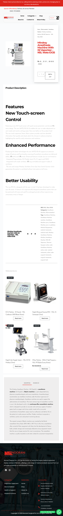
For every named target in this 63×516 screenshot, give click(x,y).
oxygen (20, 409)
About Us (20, 20)
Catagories (31, 16)
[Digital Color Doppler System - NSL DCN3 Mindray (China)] (18, 340)
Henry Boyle (20, 423)
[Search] (58, 17)
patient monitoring (30, 416)
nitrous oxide (28, 409)
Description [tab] (27, 383)
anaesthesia (23, 401)
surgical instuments (46, 257)
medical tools (44, 232)
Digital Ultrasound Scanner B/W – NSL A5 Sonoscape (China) (44, 313)
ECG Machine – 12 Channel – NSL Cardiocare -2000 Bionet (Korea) (15, 313)
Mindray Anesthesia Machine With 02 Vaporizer (46, 240)
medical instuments (46, 230)
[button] (28, 234)
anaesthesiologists (20, 394)
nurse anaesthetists (33, 394)
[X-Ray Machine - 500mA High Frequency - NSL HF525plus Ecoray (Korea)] (44, 340)
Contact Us (30, 20)
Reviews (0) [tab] (36, 383)
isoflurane (37, 411)
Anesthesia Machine (49, 215)
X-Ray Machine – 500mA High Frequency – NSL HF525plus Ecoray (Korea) (44, 361)
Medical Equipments (46, 227)
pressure (24, 414)
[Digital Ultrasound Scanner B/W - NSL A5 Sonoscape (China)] (44, 292)
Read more (18, 318)
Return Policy (41, 20)
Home (22, 16)
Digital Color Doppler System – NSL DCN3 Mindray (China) (18, 361)
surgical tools (44, 260)
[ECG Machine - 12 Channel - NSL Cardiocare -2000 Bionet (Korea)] (18, 292)
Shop (41, 16)
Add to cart (50, 75)
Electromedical (44, 29)
